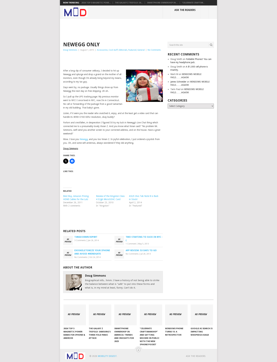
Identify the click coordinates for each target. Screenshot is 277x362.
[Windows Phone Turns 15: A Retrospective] (176, 314)
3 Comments (80, 240)
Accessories (102, 50)
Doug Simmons (70, 50)
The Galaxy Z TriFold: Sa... (129, 3)
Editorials (123, 50)
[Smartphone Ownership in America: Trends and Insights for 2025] (125, 314)
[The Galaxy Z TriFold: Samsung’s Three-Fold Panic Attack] (100, 314)
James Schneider (178, 81)
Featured (132, 50)
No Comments (154, 50)
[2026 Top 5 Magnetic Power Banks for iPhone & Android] (74, 314)
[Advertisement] (121, 29)
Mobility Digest (107, 356)
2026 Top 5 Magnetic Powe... (96, 3)
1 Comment (131, 244)
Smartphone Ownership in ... (162, 3)
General (141, 50)
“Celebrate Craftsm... (193, 3)
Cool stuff (113, 50)
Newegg (84, 139)
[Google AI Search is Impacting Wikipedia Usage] (202, 314)
